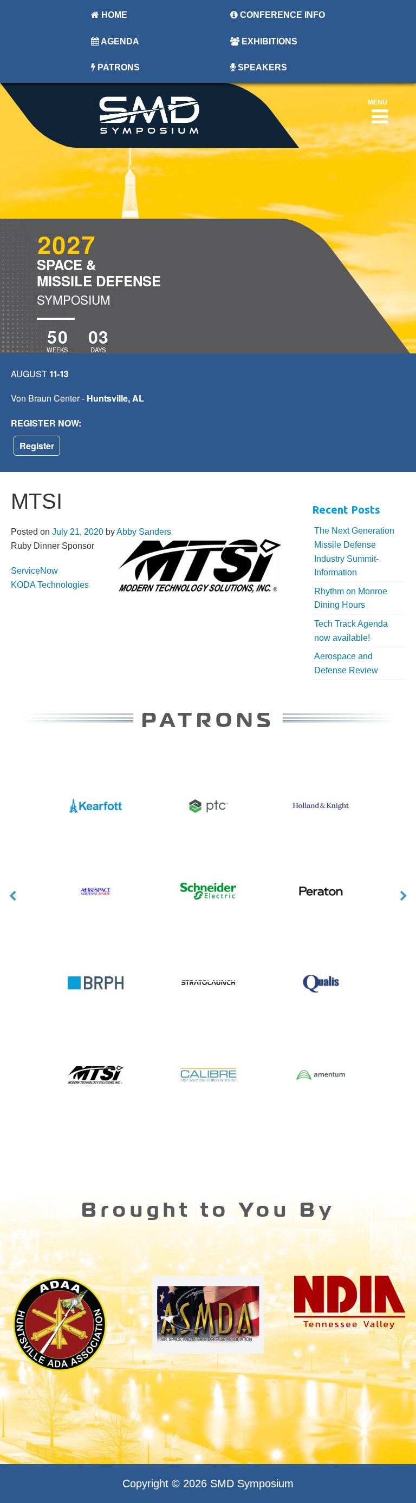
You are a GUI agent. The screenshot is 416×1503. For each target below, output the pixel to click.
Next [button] (403, 896)
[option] (208, 902)
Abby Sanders (143, 531)
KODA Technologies (50, 584)
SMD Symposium (252, 1483)
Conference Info (281, 14)
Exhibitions (268, 41)
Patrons (117, 67)
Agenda (119, 41)
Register (37, 445)
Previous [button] (12, 896)
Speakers (261, 67)
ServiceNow (34, 570)
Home (113, 14)
